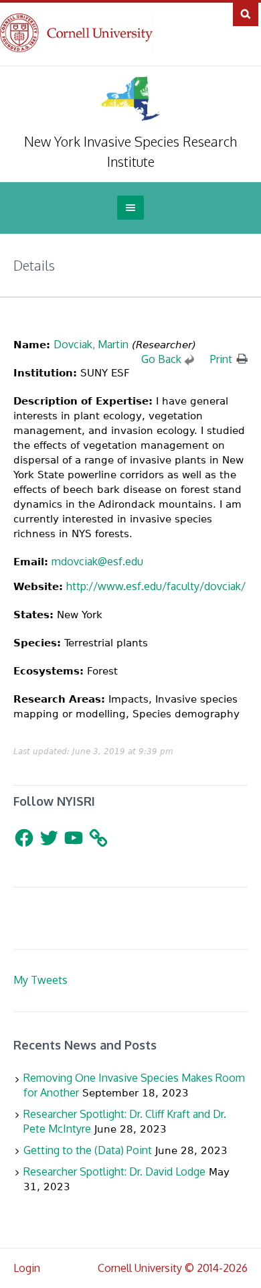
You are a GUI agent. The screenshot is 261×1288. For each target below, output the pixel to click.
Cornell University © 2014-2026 (173, 1268)
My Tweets (40, 980)
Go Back (161, 359)
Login (26, 1268)
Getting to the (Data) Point (87, 1150)
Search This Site (245, 13)
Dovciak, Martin (91, 344)
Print (221, 359)
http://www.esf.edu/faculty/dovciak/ (156, 586)
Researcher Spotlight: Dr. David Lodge (114, 1171)
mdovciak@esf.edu (97, 561)
